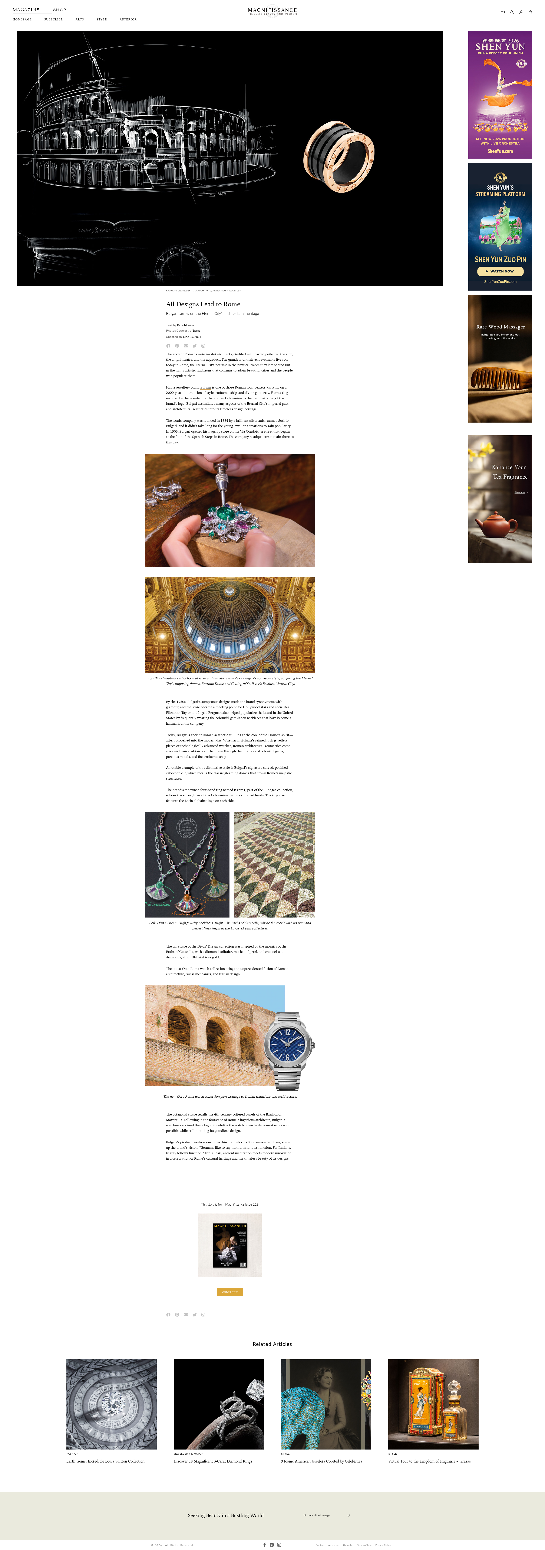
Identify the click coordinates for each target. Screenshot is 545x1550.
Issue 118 (235, 290)
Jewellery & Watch (191, 290)
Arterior (128, 19)
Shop (59, 9)
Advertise (333, 1545)
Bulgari (205, 387)
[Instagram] (279, 1545)
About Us (348, 1545)
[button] (230, 1292)
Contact (320, 1545)
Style (102, 19)
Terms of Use (364, 1545)
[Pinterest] (272, 1545)
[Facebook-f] (264, 1545)
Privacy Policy (383, 1545)
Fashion (171, 290)
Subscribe (53, 19)
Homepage (22, 19)
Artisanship (220, 290)
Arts (80, 19)
